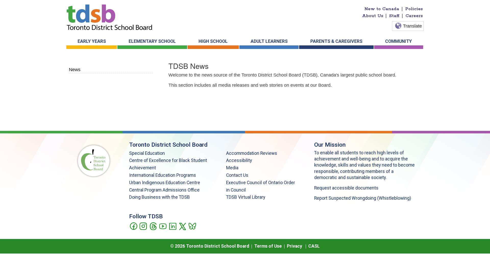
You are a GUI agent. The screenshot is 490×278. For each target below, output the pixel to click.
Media (232, 167)
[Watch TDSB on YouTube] (162, 225)
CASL (314, 246)
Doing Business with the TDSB (159, 197)
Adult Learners (269, 41)
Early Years (92, 41)
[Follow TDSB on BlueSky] (192, 225)
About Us (372, 16)
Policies (414, 9)
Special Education (147, 153)
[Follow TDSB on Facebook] (133, 225)
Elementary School (152, 41)
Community (398, 41)
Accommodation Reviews (251, 153)
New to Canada (381, 9)
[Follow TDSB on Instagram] (143, 225)
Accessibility (239, 160)
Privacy (294, 246)
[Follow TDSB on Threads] (153, 225)
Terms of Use (268, 246)
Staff (394, 16)
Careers (414, 16)
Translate (412, 26)
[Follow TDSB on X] (182, 225)
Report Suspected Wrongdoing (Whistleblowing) (362, 198)
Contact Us (237, 175)
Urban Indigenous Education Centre (164, 182)
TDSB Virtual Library (245, 197)
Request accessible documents (346, 188)
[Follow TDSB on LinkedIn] (172, 225)
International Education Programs (162, 175)
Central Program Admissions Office (164, 190)
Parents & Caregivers (336, 41)
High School (213, 41)
